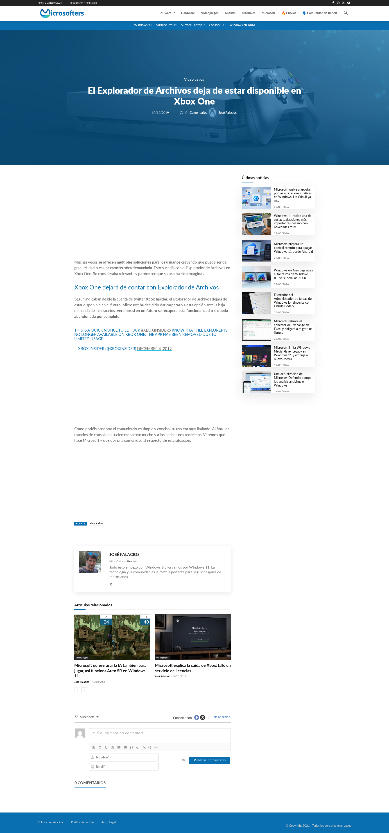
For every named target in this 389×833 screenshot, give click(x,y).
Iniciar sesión (221, 717)
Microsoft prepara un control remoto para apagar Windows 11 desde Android (293, 248)
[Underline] (106, 747)
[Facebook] (333, 3)
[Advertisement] (152, 223)
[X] (343, 3)
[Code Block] (138, 747)
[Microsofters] (72, 13)
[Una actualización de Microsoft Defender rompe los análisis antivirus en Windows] (256, 382)
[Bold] (93, 747)
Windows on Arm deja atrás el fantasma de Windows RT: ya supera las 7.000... (293, 274)
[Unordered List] (125, 747)
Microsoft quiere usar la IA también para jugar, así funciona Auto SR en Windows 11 (110, 671)
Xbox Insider (97, 523)
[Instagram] (338, 3)
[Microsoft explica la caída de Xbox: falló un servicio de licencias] (193, 637)
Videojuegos (194, 79)
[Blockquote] (131, 747)
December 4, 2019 (154, 349)
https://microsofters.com (123, 561)
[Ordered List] (119, 747)
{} (150, 747)
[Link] (144, 747)
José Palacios (228, 112)
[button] (345, 13)
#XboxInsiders (156, 330)
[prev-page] (77, 690)
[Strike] (112, 747)
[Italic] (100, 747)
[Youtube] (348, 3)
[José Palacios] (92, 569)
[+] (156, 747)
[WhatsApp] (167, 180)
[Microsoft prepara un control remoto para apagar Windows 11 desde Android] (256, 251)
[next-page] (84, 690)
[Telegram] (188, 180)
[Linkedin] (178, 180)
